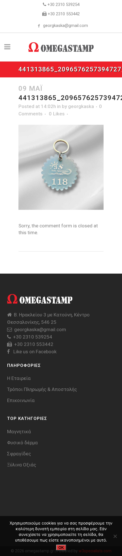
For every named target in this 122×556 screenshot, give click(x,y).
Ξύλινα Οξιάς (21, 465)
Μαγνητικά (19, 431)
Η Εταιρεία (19, 378)
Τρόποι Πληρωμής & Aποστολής (42, 389)
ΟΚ (61, 548)
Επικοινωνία (21, 400)
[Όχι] (115, 536)
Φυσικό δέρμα (22, 442)
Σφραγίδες (19, 453)
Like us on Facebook (34, 351)
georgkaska (81, 106)
